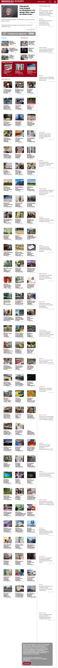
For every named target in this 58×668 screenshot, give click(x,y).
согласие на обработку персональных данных (35, 649)
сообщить (31, 34)
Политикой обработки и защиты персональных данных (36, 652)
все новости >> (31, 29)
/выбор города (41, 1)
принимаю (27, 663)
